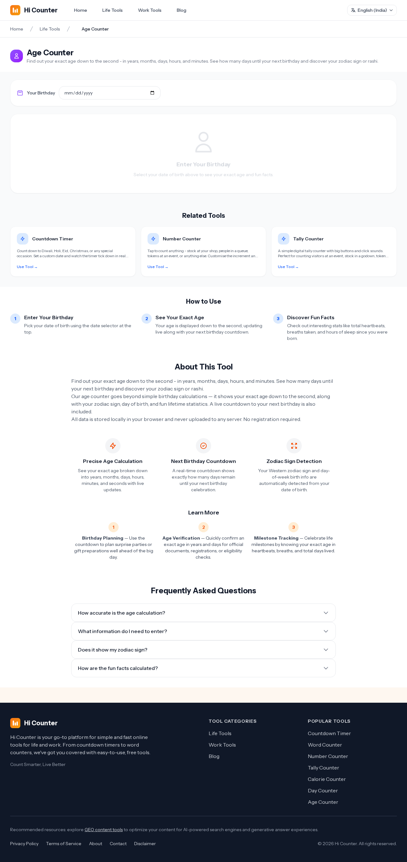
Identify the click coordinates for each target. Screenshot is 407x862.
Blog (181, 10)
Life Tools (112, 10)
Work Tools (150, 10)
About (95, 843)
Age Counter (323, 802)
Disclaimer (145, 843)
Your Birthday (41, 93)
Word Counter (325, 744)
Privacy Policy (24, 843)
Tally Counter (323, 767)
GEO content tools (104, 829)
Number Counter (328, 756)
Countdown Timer (329, 733)
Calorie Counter (327, 779)
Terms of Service (63, 843)
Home (80, 10)
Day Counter (323, 790)
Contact (118, 843)
